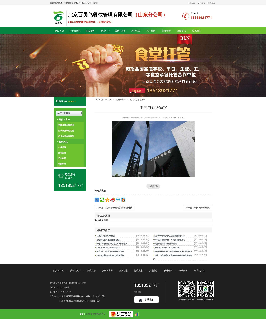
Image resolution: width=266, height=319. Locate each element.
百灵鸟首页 (58, 270)
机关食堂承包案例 (66, 136)
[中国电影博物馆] (153, 149)
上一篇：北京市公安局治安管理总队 (114, 207)
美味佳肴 (168, 270)
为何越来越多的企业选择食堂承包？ (111, 255)
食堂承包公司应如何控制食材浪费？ (111, 251)
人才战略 (153, 270)
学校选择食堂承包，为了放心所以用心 (169, 239)
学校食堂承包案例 (66, 125)
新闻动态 (123, 270)
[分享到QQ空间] (107, 200)
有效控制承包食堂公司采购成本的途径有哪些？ (173, 251)
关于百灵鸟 (75, 270)
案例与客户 (64, 119)
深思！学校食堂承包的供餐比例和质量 (112, 243)
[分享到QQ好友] (123, 200)
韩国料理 (62, 163)
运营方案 (135, 30)
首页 (110, 99)
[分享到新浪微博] (112, 200)
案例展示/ (66, 101)
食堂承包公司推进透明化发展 (108, 239)
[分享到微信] (102, 200)
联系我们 (211, 3)
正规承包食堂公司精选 (106, 236)
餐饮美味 (63, 141)
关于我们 (201, 3)
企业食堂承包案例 (66, 130)
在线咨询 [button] (153, 186)
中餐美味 (62, 147)
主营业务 (91, 270)
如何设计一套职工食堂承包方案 (167, 247)
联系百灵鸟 (199, 270)
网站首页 (59, 30)
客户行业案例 (63, 113)
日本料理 (62, 158)
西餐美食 (62, 152)
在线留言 (181, 30)
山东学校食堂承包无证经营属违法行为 (169, 236)
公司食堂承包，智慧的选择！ (108, 247)
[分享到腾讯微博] (118, 200)
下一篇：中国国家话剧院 (197, 207)
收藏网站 (191, 3)
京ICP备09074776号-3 (95, 313)
